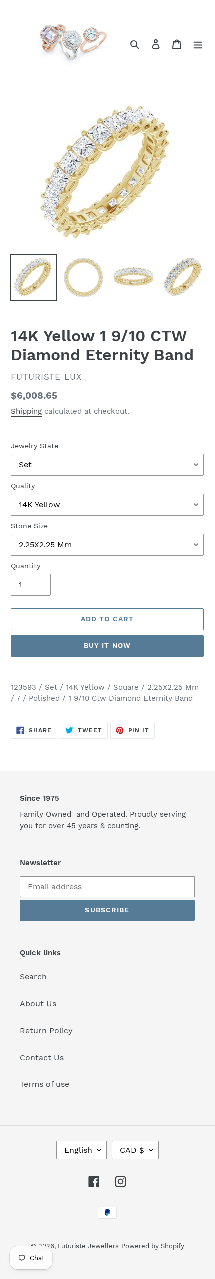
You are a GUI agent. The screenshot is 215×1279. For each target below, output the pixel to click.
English (78, 1150)
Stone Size (29, 526)
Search (33, 976)
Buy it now (107, 645)
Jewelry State (34, 446)
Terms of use (45, 1084)
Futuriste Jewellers (88, 1246)
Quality (23, 486)
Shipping (26, 411)
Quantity (25, 566)
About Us (38, 1003)
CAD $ (132, 1150)
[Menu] (198, 44)
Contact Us (42, 1057)
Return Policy (46, 1030)
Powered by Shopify (153, 1246)
